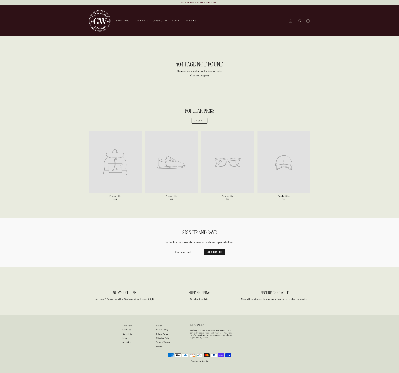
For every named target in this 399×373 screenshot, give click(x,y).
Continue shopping (199, 75)
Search (159, 325)
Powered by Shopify (199, 361)
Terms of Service (163, 342)
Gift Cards (141, 20)
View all (199, 120)
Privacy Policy (162, 329)
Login (176, 20)
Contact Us (160, 20)
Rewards (159, 346)
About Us (190, 20)
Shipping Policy (163, 338)
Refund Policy (162, 334)
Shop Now (122, 20)
